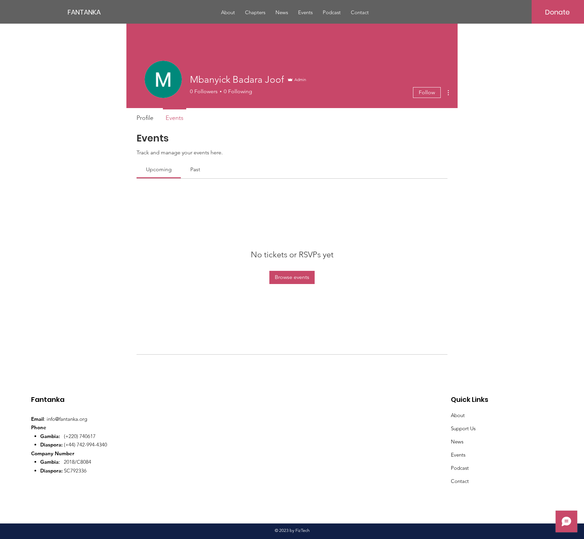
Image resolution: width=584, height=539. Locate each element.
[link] (159, 169)
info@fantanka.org (67, 419)
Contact (460, 481)
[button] (255, 12)
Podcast (460, 468)
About (458, 415)
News (457, 441)
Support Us (463, 428)
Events (458, 455)
